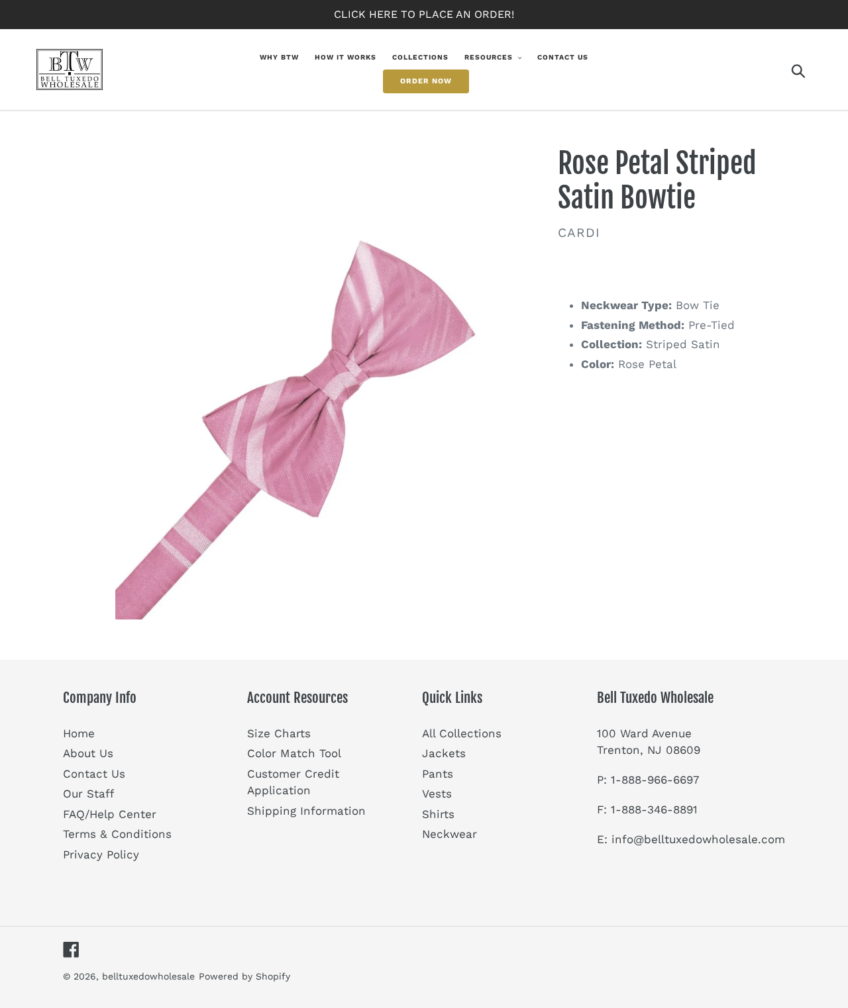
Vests (437, 793)
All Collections (462, 733)
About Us (88, 753)
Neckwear (449, 834)
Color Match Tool (294, 753)
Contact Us (94, 773)
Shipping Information (306, 810)
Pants (437, 773)
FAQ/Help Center (109, 814)
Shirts (438, 814)
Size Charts (279, 733)
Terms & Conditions (117, 834)
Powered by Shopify (244, 976)
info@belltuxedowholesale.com (698, 839)
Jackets (444, 753)
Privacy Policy (101, 854)
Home (79, 733)
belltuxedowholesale (148, 976)
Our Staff (88, 793)
